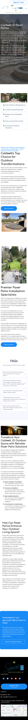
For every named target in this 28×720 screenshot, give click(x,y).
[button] (15, 10)
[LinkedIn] (8, 679)
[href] (14, 711)
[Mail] (20, 679)
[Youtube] (16, 679)
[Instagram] (12, 679)
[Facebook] (4, 679)
